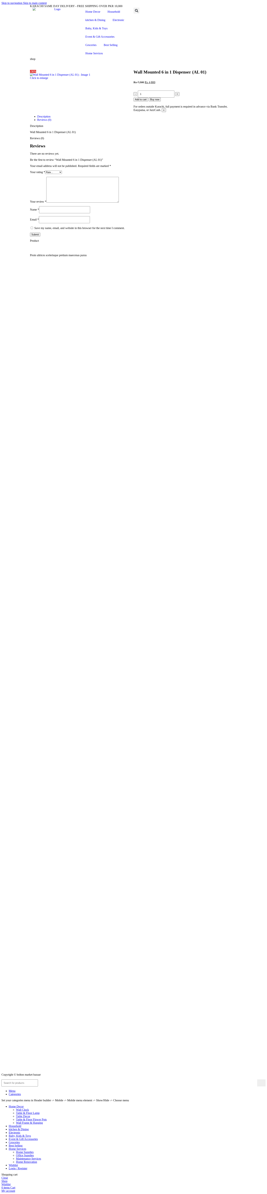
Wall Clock (22, 1109)
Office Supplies (25, 1155)
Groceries (90, 45)
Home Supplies (25, 1152)
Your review (38, 201)
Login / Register (18, 1168)
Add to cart (141, 99)
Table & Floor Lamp (28, 1113)
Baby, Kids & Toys (96, 28)
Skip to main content (35, 3)
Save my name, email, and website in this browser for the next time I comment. (79, 228)
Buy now (154, 99)
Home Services (94, 53)
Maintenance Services (28, 1158)
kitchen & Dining (95, 20)
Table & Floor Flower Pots (31, 1119)
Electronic (118, 20)
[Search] (261, 1082)
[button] (136, 11)
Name (34, 209)
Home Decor (92, 11)
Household (114, 11)
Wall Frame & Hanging (29, 1122)
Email (34, 219)
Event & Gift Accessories (99, 36)
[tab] (43, 116)
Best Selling (111, 45)
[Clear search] (254, 1083)
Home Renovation (26, 1161)
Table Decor (23, 1116)
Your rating (37, 172)
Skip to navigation (12, 3)
